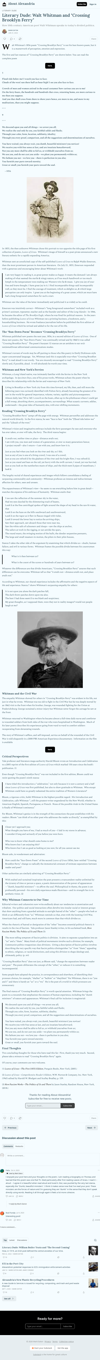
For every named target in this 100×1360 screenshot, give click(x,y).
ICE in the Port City (12, 1263)
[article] (50, 1252)
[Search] (95, 1240)
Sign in (93, 4)
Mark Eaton (13, 30)
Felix (8, 1170)
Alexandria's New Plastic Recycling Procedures (28, 1279)
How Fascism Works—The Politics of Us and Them (28, 1084)
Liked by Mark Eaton (16, 1173)
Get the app (63, 1348)
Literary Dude (9, 10)
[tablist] (13, 1146)
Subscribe (82, 4)
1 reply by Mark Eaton (18, 1204)
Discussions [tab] (22, 1240)
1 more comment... (8, 1227)
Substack (37, 1354)
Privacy (48, 1341)
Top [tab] (5, 1240)
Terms (55, 1341)
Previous (12, 1127)
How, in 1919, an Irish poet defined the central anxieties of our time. (32, 1251)
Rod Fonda (10, 1212)
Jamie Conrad (28, 1270)
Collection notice (66, 1341)
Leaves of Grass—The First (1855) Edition (24, 1068)
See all (7, 1298)
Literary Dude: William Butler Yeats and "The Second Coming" (36, 1247)
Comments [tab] (8, 1146)
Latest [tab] (12, 1240)
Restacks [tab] (19, 1146)
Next (89, 1127)
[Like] (4, 38)
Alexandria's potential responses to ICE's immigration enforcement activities (36, 1267)
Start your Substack (43, 1348)
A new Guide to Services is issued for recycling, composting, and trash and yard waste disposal (40, 1284)
